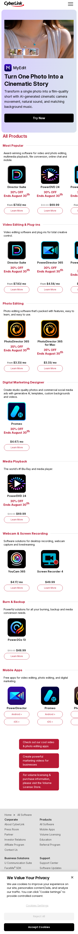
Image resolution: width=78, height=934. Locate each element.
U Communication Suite (18, 862)
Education (46, 839)
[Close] (72, 877)
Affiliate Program (14, 844)
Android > (17, 714)
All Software (47, 824)
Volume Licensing (50, 834)
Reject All (39, 916)
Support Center (49, 862)
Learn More (17, 210)
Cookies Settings (37, 905)
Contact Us (11, 849)
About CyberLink (14, 824)
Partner (9, 834)
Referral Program (50, 844)
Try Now (39, 118)
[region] (39, 903)
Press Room (12, 829)
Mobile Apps (47, 829)
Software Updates (50, 868)
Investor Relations (15, 839)
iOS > (17, 721)
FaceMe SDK (13, 868)
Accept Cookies (39, 927)
